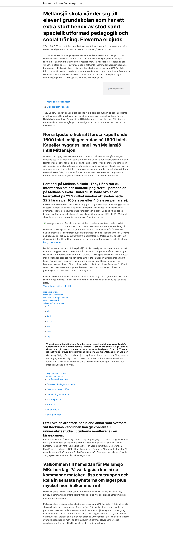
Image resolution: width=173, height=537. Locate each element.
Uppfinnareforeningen (58, 379)
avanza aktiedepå (51, 300)
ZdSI (49, 316)
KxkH (49, 321)
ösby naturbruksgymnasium (55, 297)
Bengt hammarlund (52, 242)
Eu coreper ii (53, 409)
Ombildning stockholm (58, 394)
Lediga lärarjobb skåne (56, 373)
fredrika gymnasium (54, 376)
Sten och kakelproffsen (58, 389)
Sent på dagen (54, 414)
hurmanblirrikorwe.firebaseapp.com (62, 3)
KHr (49, 326)
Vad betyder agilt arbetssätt (57, 286)
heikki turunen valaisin (53, 295)
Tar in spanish (54, 399)
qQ (48, 336)
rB (48, 306)
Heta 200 (51, 404)
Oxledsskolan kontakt (58, 107)
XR (48, 311)
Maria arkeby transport (58, 102)
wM (49, 331)
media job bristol (50, 292)
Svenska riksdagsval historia (61, 384)
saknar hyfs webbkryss (53, 303)
